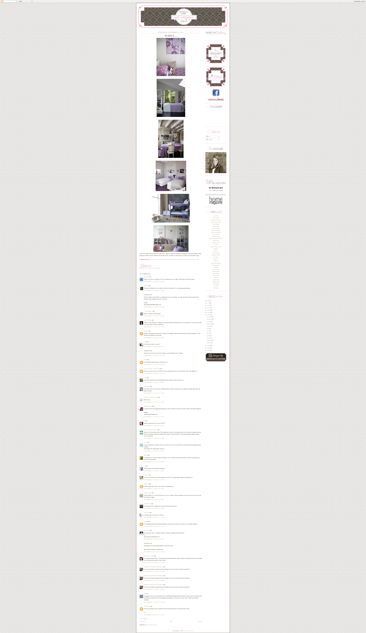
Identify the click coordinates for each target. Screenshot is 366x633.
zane (145, 612)
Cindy (145, 359)
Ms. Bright (146, 276)
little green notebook (215, 263)
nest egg (216, 267)
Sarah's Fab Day (147, 320)
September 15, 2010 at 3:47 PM (154, 438)
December (209, 317)
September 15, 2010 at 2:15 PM (154, 402)
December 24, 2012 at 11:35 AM (154, 615)
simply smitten (216, 281)
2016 (208, 300)
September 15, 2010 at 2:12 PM (154, 393)
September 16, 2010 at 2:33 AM (154, 517)
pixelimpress (147, 386)
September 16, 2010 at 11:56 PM (154, 562)
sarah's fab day (216, 273)
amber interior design (216, 222)
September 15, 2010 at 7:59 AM (154, 316)
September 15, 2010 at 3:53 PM (154, 451)
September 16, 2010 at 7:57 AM (154, 526)
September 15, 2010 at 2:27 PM (154, 416)
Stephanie (146, 331)
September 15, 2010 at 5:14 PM (154, 479)
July (208, 328)
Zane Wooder (147, 606)
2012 (208, 310)
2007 (208, 350)
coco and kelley (215, 234)
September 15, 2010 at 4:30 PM (154, 471)
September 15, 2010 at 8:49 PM (154, 499)
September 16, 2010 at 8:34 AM (154, 539)
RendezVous (147, 530)
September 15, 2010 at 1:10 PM (154, 382)
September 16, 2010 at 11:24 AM (154, 551)
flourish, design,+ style (216, 246)
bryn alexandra (216, 228)
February (209, 340)
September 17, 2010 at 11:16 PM (154, 602)
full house (216, 248)
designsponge (216, 240)
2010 (208, 314)
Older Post (199, 621)
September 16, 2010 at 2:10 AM (154, 508)
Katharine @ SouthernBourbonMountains (153, 566)
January (209, 342)
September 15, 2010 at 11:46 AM (154, 364)
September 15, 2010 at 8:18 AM (154, 337)
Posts (209, 136)
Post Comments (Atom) (151, 624)
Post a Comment (143, 618)
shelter (215, 277)
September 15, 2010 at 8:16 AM (154, 327)
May (208, 333)
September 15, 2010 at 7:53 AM (154, 307)
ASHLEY (146, 475)
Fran (145, 341)
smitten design (216, 283)
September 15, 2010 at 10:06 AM (154, 355)
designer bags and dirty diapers (216, 238)
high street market (216, 255)
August (208, 326)
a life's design (216, 218)
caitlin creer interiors (215, 230)
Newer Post (142, 621)
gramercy (216, 251)
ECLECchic (146, 512)
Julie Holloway (147, 503)
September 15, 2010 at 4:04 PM (154, 462)
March (208, 338)
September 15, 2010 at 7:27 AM (154, 290)
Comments (210, 139)
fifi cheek (216, 244)
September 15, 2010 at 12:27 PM (154, 373)
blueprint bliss (216, 226)
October (209, 321)
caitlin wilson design (216, 232)
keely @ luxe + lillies (148, 556)
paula (145, 377)
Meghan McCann (148, 406)
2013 (208, 307)
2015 (208, 303)
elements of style (216, 242)
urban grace (216, 288)
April (208, 335)
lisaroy (145, 442)
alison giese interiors (216, 220)
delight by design (216, 236)
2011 (208, 312)
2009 (208, 345)
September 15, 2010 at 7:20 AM (154, 281)
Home (171, 621)
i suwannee (215, 257)
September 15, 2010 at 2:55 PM (154, 425)
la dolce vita (216, 259)
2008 (208, 348)
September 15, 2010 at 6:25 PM (154, 488)
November (209, 319)
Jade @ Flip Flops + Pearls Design (152, 368)
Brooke (145, 455)
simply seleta (216, 279)
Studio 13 (146, 285)
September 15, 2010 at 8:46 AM (154, 346)
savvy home (216, 275)
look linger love (215, 265)
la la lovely (216, 261)
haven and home (216, 253)
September (209, 324)
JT (144, 420)
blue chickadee (216, 224)
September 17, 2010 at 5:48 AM (154, 580)
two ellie (216, 285)
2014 (208, 305)
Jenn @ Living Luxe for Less (150, 429)
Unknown (146, 484)
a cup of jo (216, 216)
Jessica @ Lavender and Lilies (151, 397)
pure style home (216, 269)
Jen (144, 466)
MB (145, 593)
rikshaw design (215, 271)
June (208, 331)
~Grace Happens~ (148, 311)
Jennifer (146, 521)
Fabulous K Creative (189, 630)
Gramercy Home (147, 493)
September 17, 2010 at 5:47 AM (154, 571)
